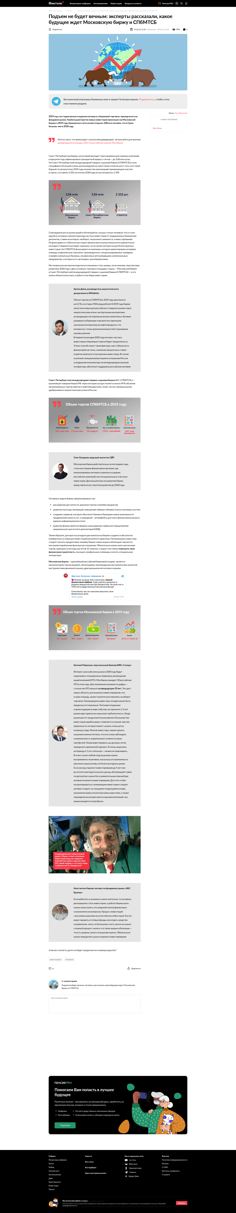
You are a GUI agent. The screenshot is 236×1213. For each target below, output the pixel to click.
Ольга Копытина (180, 113)
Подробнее (65, 1125)
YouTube (132, 1160)
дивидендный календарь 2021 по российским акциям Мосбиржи (90, 142)
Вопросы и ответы (133, 3)
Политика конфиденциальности (174, 1160)
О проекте (166, 1175)
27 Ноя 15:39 (119, 597)
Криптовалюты (55, 1182)
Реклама (165, 1164)
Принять (181, 1203)
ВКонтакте (133, 1164)
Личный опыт (54, 1171)
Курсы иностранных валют (95, 1173)
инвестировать (55, 959)
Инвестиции (116, 3)
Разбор (51, 1167)
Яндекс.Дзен (134, 1176)
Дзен (51, 1178)
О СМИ (165, 1167)
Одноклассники (135, 1168)
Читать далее (77, 597)
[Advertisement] (118, 1046)
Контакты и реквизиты (171, 1171)
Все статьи (157, 128)
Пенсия (51, 1189)
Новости (88, 1156)
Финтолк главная (55, 11)
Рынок (51, 1164)
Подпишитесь (147, 99)
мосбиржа (69, 959)
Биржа (69, 11)
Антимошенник (101, 3)
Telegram (132, 1172)
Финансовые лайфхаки (80, 3)
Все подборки (90, 1167)
